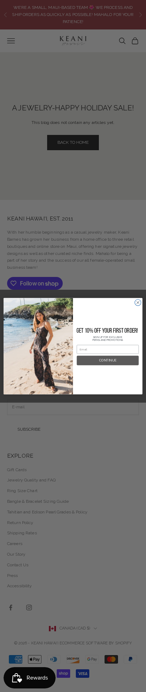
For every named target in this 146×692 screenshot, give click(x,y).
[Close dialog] (138, 302)
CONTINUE (107, 360)
